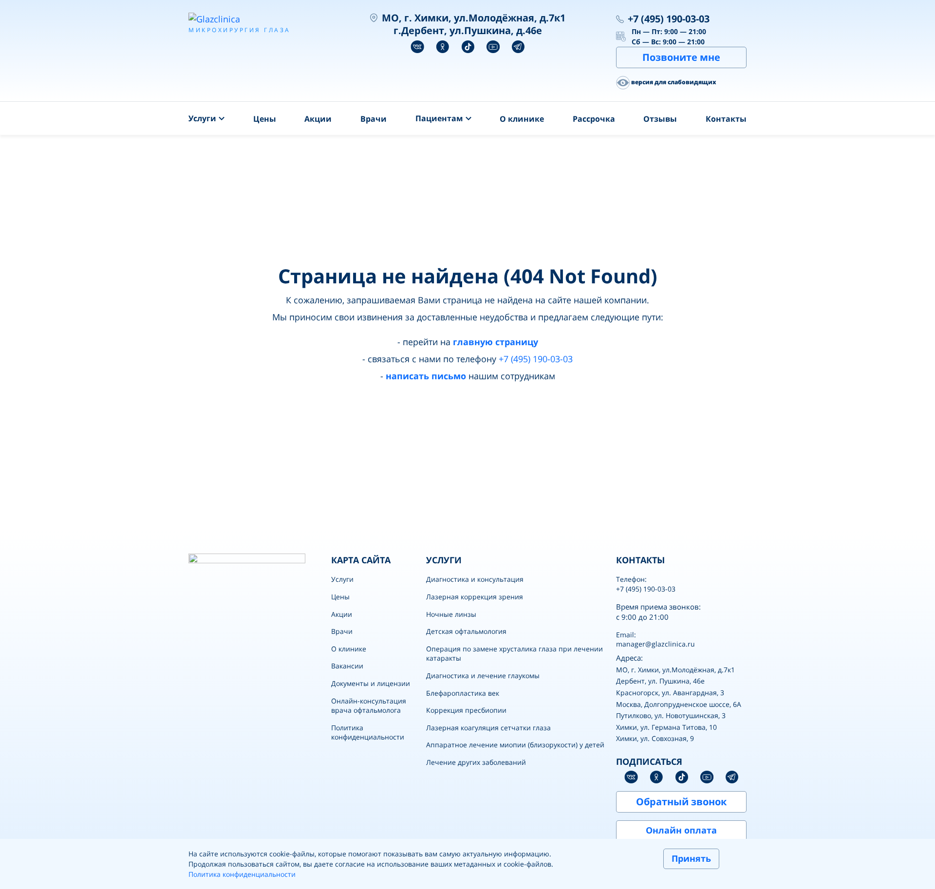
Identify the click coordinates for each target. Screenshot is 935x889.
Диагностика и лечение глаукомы (483, 675)
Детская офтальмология (466, 631)
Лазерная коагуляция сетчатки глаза (488, 727)
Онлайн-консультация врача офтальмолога (368, 705)
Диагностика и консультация (475, 579)
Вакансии (347, 665)
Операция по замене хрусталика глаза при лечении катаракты (514, 653)
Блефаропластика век (462, 693)
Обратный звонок (681, 801)
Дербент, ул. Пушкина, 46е (660, 680)
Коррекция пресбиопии (466, 710)
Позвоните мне (681, 57)
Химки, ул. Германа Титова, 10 (666, 727)
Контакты (726, 118)
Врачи (373, 118)
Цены (264, 118)
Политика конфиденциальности (367, 732)
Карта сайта (361, 560)
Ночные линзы (451, 614)
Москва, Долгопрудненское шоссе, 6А (678, 704)
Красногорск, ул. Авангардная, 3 (670, 692)
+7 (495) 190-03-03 (669, 18)
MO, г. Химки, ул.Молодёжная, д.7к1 (675, 669)
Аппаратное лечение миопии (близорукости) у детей (515, 744)
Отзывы (660, 118)
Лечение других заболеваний (476, 762)
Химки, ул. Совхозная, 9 (655, 738)
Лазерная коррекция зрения (474, 596)
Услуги (342, 579)
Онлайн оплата (681, 830)
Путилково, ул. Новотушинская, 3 (671, 715)
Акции (318, 118)
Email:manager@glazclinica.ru (655, 639)
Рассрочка (594, 118)
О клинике (522, 118)
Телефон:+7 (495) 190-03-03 (645, 583)
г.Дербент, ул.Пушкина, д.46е (467, 30)
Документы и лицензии (370, 683)
